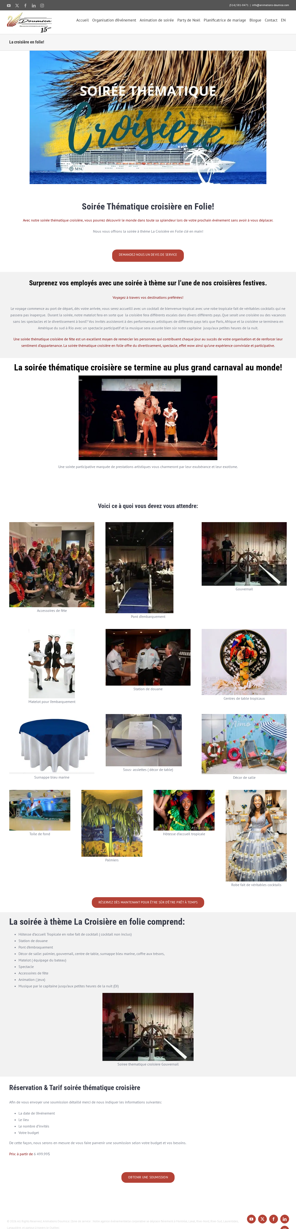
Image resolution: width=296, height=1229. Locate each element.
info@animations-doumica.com (270, 5)
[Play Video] (80, 380)
